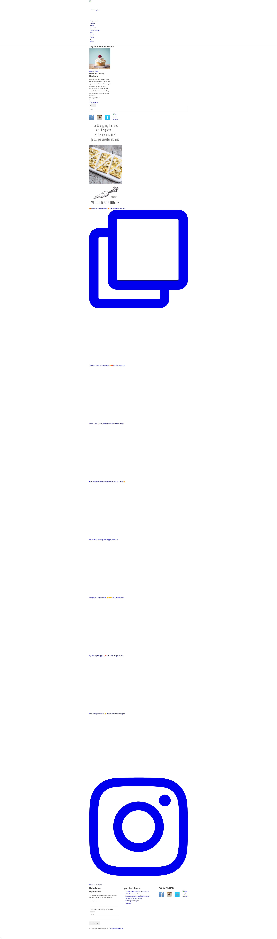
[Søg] (90, 39)
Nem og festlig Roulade (96, 74)
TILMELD (95, 923)
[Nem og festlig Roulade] (99, 69)
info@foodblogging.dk (116, 928)
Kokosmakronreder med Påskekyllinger (137, 896)
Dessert (91, 71)
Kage (96, 71)
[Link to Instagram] (90, 933)
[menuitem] (139, 21)
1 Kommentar (93, 102)
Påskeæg (128, 903)
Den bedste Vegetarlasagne (133, 898)
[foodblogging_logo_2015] (105, 10)
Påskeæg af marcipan (132, 901)
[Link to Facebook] (90, 931)
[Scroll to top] (0, 938)
